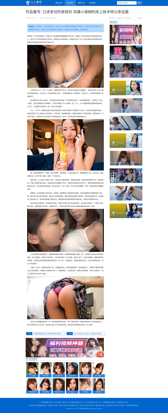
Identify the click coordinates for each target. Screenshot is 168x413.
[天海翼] (85, 384)
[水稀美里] (99, 384)
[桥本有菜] (45, 368)
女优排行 (92, 3)
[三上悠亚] (32, 368)
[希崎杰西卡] (59, 384)
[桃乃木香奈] (99, 368)
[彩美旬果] (72, 368)
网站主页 (58, 3)
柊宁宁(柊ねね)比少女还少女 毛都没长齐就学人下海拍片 (89, 333)
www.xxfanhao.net (50, 18)
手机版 (139, 18)
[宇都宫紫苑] (32, 384)
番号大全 (81, 3)
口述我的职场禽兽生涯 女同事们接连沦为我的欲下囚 (48, 333)
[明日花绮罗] (59, 368)
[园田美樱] (45, 384)
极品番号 (70, 3)
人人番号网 (119, 18)
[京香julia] (72, 384)
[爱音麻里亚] (85, 368)
